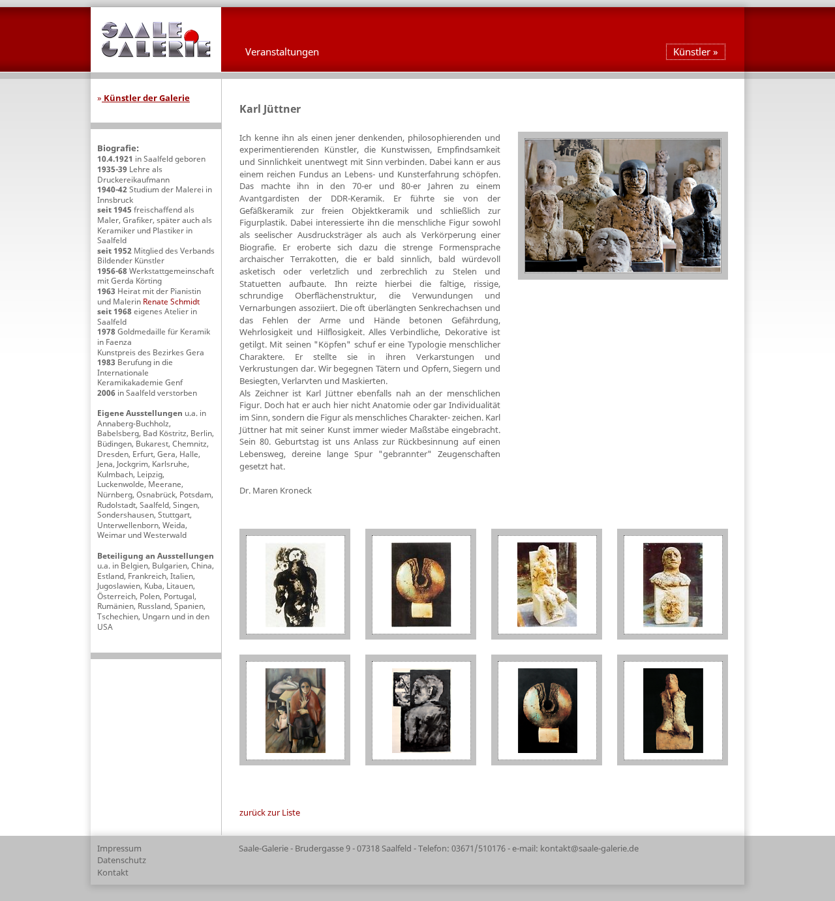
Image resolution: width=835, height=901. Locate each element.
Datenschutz (121, 860)
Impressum (119, 848)
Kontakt (113, 872)
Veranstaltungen (282, 51)
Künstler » (695, 51)
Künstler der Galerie (146, 98)
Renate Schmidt (171, 301)
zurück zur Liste (269, 812)
